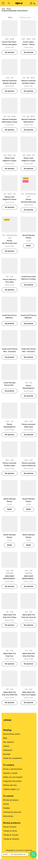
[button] (33, 854)
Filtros (10, 17)
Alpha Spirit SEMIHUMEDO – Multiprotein (28, 578)
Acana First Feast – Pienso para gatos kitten (9, 44)
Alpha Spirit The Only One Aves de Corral (28, 617)
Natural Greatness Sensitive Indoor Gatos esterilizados (28, 83)
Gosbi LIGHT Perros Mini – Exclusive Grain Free (9, 351)
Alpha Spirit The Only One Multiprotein (9, 656)
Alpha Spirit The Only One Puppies (28, 693)
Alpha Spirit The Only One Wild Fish (9, 693)
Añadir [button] (28, 245)
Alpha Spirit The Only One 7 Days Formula (9, 617)
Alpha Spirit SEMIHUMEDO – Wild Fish (9, 578)
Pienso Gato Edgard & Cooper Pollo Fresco (9, 199)
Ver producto (28, 285)
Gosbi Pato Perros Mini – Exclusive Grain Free (28, 351)
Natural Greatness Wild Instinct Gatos (9, 120)
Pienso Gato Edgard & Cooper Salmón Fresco (28, 160)
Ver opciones (9, 52)
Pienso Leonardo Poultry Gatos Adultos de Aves (9, 465)
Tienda (9, 9)
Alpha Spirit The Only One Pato (28, 655)
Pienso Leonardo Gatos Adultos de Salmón (28, 465)
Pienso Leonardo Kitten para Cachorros (28, 426)
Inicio (3, 9)
